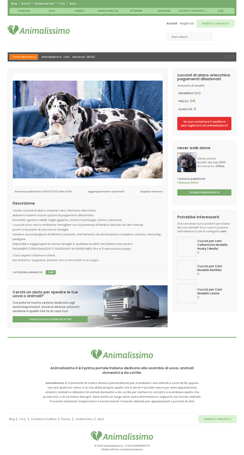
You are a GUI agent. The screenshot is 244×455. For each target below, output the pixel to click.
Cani (66, 57)
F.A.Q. (61, 3)
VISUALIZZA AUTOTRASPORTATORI (50, 319)
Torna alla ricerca (24, 57)
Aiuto (73, 3)
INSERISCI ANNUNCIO (216, 23)
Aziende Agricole (107, 10)
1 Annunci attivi (187, 183)
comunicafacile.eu (131, 449)
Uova (51, 10)
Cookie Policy (84, 419)
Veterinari (136, 10)
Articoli (25, 3)
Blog (14, 3)
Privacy (66, 419)
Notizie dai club (44, 3)
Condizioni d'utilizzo (44, 419)
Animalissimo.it (52, 57)
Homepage (24, 10)
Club (220, 10)
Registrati (187, 23)
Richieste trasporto (192, 10)
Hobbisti (80, 10)
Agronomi (164, 10)
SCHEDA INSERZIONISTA (204, 192)
